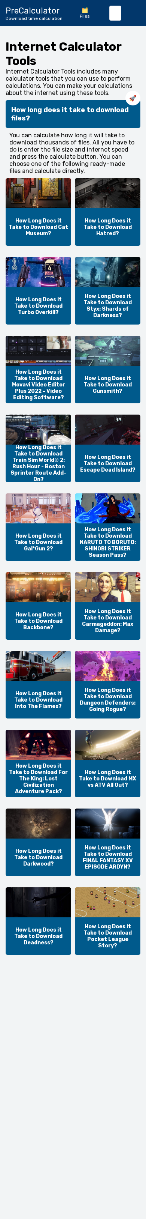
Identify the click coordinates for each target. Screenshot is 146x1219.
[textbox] (115, 13)
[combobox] (115, 13)
